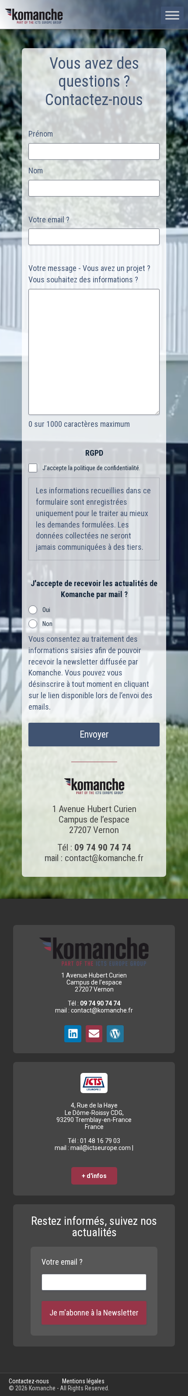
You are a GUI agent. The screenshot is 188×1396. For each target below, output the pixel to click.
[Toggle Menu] (172, 15)
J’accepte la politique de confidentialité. (91, 467)
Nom (35, 170)
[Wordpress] (115, 1033)
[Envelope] (94, 1033)
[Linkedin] (72, 1033)
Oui (46, 609)
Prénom (40, 133)
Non (47, 623)
